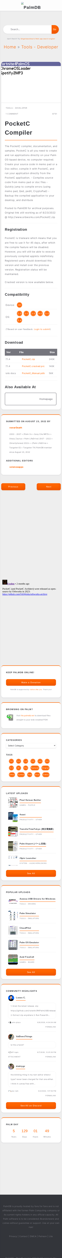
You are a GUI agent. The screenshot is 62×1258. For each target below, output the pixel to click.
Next (48, 486)
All (19, 305)
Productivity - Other (31, 820)
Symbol (21, 775)
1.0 (11, 761)
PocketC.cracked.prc (33, 366)
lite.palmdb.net (27, 715)
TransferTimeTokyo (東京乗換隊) (37, 829)
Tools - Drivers (28, 904)
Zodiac (46, 775)
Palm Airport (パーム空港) (33, 843)
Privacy (13, 1236)
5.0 (47, 313)
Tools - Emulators (29, 918)
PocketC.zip (28, 359)
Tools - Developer (16, 108)
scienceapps (16, 467)
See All (31, 873)
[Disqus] (31, 538)
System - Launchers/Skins (33, 863)
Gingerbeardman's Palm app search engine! (38, 39)
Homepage (46, 398)
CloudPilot (25, 928)
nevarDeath (15, 427)
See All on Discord (31, 1105)
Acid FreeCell (27, 957)
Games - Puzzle (27, 805)
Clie (25, 768)
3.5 (33, 313)
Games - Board (27, 962)
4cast (22, 814)
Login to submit (42, 329)
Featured (35, 768)
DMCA (33, 1236)
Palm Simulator (28, 913)
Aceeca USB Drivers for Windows (38, 899)
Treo (29, 775)
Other (12, 775)
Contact (23, 1236)
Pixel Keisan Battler (30, 800)
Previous (13, 486)
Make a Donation (31, 682)
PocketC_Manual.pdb (33, 373)
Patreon (43, 1236)
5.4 (19, 320)
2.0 (19, 313)
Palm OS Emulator (29, 942)
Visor (37, 775)
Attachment (14, 1057)
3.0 (26, 313)
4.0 (40, 313)
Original (45, 768)
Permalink (50, 1027)
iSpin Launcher (28, 858)
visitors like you (36, 689)
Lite (51, 1236)
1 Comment (12, 114)
